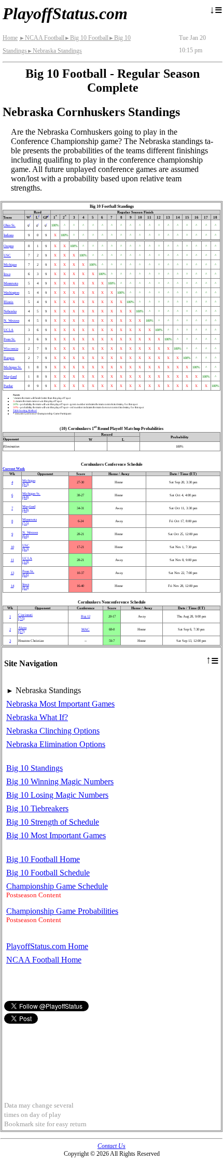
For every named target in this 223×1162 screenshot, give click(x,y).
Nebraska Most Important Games (60, 703)
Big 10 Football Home (43, 859)
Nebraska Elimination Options (55, 744)
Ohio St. (10, 225)
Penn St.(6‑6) (28, 573)
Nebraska (10, 311)
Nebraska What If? (37, 717)
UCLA (8, 330)
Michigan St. (13, 367)
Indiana (8, 235)
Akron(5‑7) (22, 629)
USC (7, 255)
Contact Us (111, 1146)
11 (12, 560)
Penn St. (10, 339)
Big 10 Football (86, 37)
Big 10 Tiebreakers (37, 808)
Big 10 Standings (34, 768)
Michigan (10, 264)
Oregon (8, 246)
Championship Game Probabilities (62, 911)
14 (12, 585)
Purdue (8, 386)
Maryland (10, 376)
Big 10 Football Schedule (48, 872)
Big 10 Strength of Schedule (52, 821)
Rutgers (9, 358)
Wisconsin (11, 348)
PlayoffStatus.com (65, 13)
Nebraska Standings (54, 50)
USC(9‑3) (26, 547)
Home (10, 37)
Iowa (7, 274)
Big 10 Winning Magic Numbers (60, 781)
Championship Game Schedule (57, 886)
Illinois (8, 302)
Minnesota (11, 283)
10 (12, 547)
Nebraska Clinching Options (53, 730)
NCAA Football (41, 37)
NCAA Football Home (43, 959)
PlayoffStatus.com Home (47, 946)
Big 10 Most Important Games (56, 835)
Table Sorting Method (25, 410)
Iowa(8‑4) (25, 586)
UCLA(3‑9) (27, 560)
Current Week (14, 468)
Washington (11, 292)
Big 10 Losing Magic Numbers (57, 795)
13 (12, 573)
